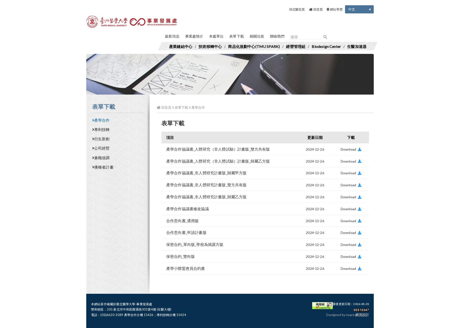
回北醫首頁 (297, 9)
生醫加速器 (357, 46)
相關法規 (257, 36)
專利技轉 (102, 129)
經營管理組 (295, 46)
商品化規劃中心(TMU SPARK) (254, 46)
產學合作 (102, 120)
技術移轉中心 (210, 46)
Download (349, 149)
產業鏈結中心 (180, 46)
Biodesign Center (326, 46)
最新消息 (172, 36)
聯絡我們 (277, 36)
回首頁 (317, 9)
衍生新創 (102, 138)
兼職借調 (102, 157)
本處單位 (216, 36)
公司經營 (102, 148)
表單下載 (236, 36)
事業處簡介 (194, 36)
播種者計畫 (104, 167)
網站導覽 (336, 9)
